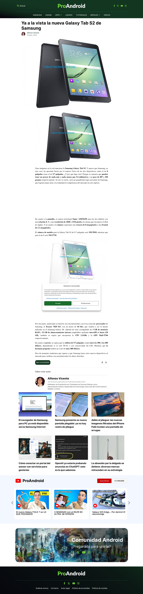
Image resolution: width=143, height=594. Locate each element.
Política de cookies (62, 308)
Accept (58, 303)
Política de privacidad (74, 308)
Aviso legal (83, 308)
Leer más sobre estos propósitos (68, 298)
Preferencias (85, 303)
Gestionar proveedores (52, 298)
